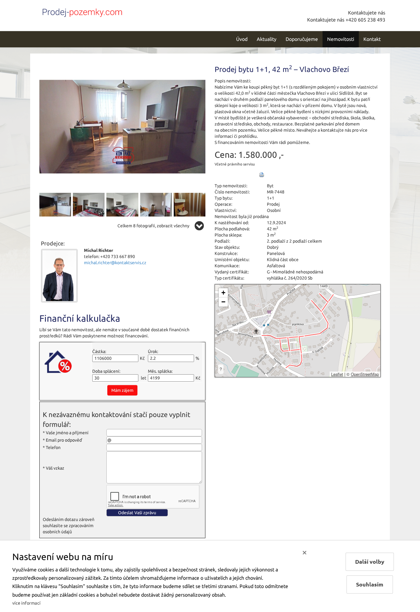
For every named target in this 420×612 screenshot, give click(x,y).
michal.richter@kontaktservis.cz (115, 262)
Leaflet (337, 374)
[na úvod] (81, 11)
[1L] (122, 126)
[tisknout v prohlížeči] (262, 175)
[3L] (88, 204)
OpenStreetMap (365, 374)
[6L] (189, 204)
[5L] (156, 204)
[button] (223, 292)
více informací (26, 603)
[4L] (122, 204)
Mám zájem (122, 390)
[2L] (55, 204)
